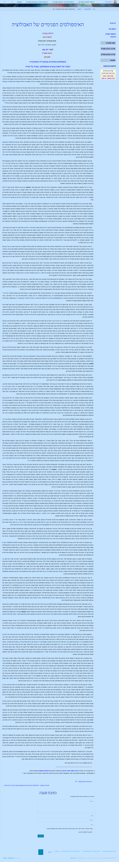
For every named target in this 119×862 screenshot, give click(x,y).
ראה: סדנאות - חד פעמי (108, 78)
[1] (5, 102)
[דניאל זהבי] (115, 2)
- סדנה (105, 76)
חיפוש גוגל (112, 29)
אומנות (112, 60)
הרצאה (79, 9)
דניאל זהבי (73, 858)
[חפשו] (40, 852)
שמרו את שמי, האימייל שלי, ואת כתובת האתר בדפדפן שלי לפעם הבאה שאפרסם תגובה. (69, 828)
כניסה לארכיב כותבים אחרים (70, 851)
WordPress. (8, 858)
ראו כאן (45, 49)
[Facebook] (4, 2)
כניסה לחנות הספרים (109, 851)
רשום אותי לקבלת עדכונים (86, 832)
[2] (5, 335)
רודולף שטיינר (87, 9)
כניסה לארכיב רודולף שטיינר (91, 851)
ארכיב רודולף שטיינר (108, 49)
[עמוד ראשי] (94, 9)
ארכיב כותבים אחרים (108, 54)
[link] (12, 2)
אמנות (57, 851)
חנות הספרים (110, 43)
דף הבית (113, 23)
